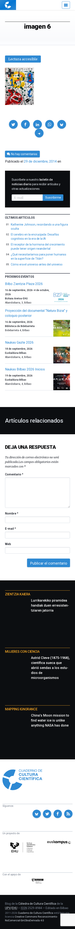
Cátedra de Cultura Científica (37, 903)
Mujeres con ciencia (22, 652)
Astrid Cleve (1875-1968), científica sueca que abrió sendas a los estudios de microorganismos (50, 668)
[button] (13, 124)
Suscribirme (53, 197)
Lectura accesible (23, 59)
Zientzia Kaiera (17, 594)
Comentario (14, 474)
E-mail (10, 528)
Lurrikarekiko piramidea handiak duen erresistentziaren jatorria (50, 605)
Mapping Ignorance (21, 709)
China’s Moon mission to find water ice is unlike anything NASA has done (50, 720)
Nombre (11, 513)
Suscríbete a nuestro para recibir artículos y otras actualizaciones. (36, 184)
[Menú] (66, 5)
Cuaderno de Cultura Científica (35, 913)
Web (8, 544)
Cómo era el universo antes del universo (36, 264)
